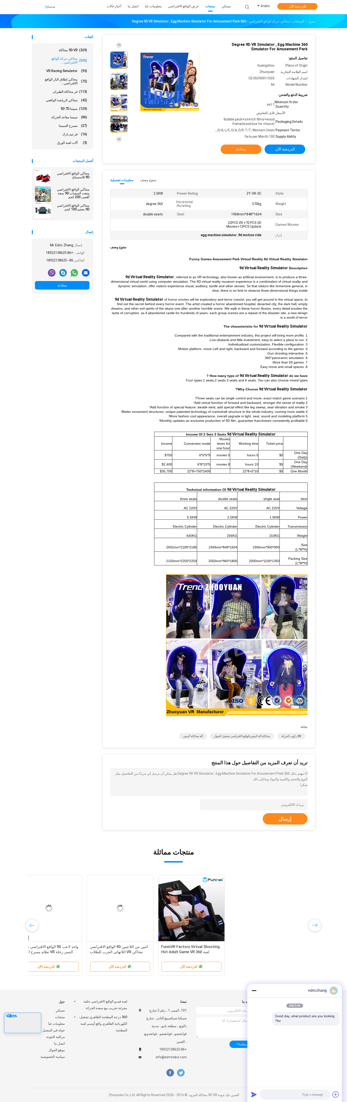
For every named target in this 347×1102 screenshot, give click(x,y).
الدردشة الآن (297, 6)
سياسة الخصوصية (53, 1057)
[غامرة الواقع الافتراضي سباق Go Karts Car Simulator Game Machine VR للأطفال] (68, 908)
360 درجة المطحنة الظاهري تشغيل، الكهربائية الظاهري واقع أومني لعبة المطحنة (103, 1023)
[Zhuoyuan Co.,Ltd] (50, 7)
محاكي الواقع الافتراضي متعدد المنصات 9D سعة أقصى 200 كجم (73, 193)
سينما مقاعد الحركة (69, 117)
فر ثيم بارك (74, 134)
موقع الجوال (56, 1050)
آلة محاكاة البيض (193, 736)
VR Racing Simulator (66, 71)
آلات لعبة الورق (72, 143)
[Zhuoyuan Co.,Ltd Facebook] (170, 1073)
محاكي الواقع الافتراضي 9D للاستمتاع (73, 175)
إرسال (285, 819)
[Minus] (254, 990)
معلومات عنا (56, 1023)
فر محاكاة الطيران (70, 92)
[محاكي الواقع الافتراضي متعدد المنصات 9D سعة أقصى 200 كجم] (43, 194)
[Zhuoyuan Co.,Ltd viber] (51, 272)
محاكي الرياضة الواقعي (66, 100)
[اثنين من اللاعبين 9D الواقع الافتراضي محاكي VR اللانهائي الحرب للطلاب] (211, 908)
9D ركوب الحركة (291, 736)
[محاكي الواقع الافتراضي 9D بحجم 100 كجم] (43, 210)
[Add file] (335, 1094)
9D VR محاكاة (73, 50)
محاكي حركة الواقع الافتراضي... (69, 60)
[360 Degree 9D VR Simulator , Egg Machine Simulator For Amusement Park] (169, 82)
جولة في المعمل (53, 1030)
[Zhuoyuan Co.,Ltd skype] (63, 272)
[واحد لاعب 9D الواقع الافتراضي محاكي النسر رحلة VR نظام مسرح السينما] (139, 908)
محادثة (62, 285)
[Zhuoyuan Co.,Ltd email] (85, 272)
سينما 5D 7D (74, 109)
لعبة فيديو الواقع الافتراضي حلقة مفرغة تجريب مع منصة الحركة (105, 1004)
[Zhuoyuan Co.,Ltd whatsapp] (74, 272)
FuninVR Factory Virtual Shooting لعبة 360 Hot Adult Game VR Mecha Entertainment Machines (281, 951)
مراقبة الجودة (55, 1037)
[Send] (254, 1094)
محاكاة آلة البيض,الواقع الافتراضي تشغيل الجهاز (242, 736)
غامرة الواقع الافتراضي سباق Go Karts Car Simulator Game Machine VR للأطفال (63, 951)
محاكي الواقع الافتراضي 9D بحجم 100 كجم (73, 207)
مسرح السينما (73, 126)
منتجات (60, 1017)
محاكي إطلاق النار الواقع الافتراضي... (66, 81)
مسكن (60, 1010)
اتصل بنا (59, 1043)
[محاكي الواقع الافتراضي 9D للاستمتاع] (43, 178)
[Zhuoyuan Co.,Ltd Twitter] (181, 1073)
